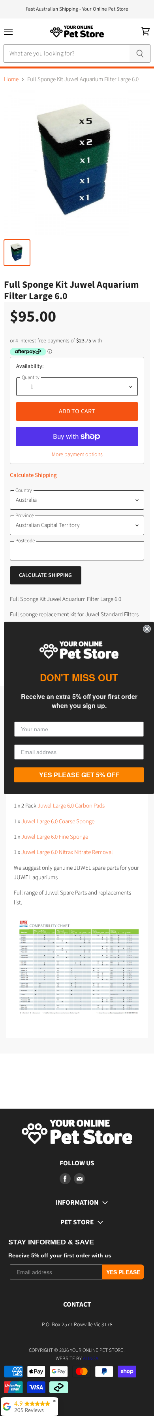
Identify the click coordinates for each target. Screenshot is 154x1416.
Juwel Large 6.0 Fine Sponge (54, 837)
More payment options (77, 454)
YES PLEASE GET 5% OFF (79, 774)
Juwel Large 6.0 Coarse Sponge (57, 821)
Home (11, 79)
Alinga (90, 1358)
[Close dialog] (147, 629)
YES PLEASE (123, 1272)
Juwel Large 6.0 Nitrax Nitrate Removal (66, 852)
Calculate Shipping (33, 475)
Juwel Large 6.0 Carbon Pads (71, 806)
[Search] (140, 53)
